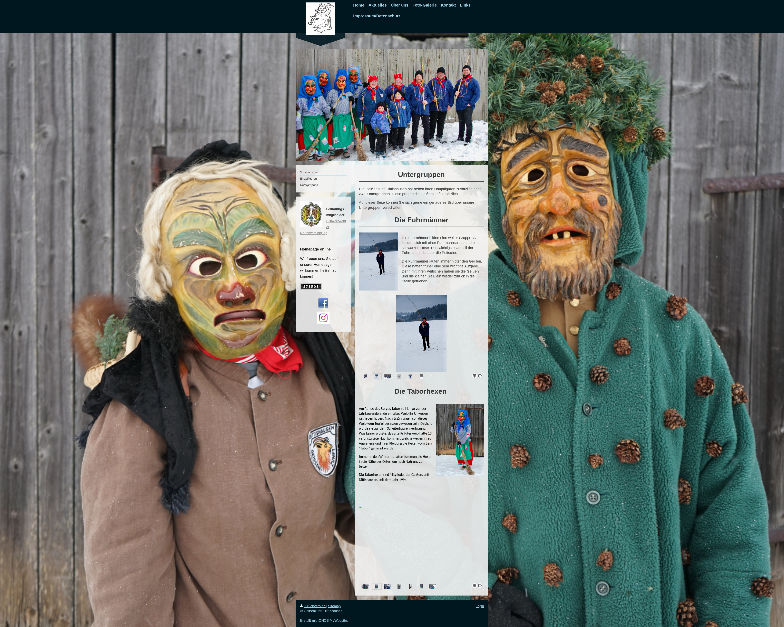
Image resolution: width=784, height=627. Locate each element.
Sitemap (334, 606)
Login (480, 606)
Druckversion (315, 606)
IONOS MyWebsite (332, 621)
